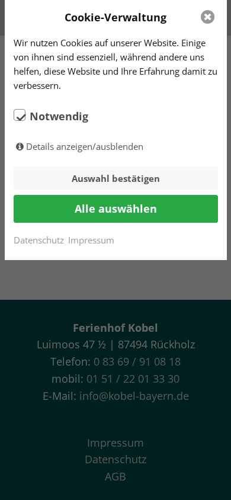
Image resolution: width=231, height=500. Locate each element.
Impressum (91, 240)
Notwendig (59, 116)
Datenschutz (39, 240)
